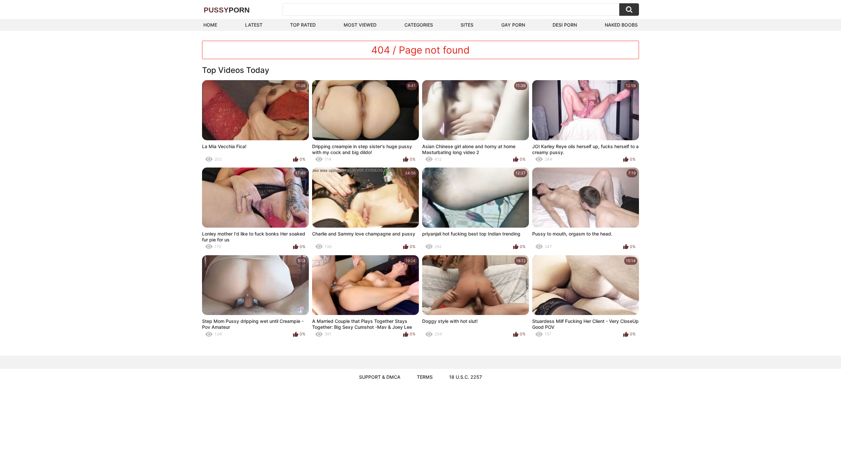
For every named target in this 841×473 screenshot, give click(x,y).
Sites (467, 25)
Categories (418, 25)
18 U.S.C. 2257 (465, 377)
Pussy (227, 10)
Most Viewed (360, 25)
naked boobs (621, 25)
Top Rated (303, 25)
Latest (253, 25)
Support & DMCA (379, 377)
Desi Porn (565, 25)
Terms (425, 377)
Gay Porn (513, 25)
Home (210, 25)
